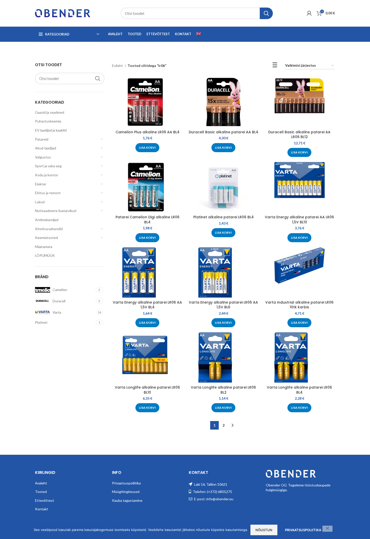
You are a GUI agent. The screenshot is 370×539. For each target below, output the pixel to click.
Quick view (179, 85)
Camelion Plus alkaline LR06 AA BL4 (147, 132)
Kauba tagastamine (127, 500)
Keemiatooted (46, 237)
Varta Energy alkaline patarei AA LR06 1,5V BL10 (299, 220)
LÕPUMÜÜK (45, 255)
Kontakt (41, 509)
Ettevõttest (44, 500)
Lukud (40, 202)
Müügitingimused (125, 491)
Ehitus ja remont (48, 193)
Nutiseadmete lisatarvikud (55, 211)
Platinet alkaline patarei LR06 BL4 (223, 217)
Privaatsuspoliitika (126, 483)
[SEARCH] (266, 13)
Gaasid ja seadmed (49, 112)
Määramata (43, 246)
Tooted (41, 491)
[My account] (309, 13)
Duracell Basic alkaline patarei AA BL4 (223, 132)
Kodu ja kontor (46, 175)
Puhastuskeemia (48, 121)
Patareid (41, 139)
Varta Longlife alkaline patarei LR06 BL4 (299, 390)
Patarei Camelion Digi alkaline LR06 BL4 (147, 220)
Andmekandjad (46, 220)
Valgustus (43, 157)
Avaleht (41, 483)
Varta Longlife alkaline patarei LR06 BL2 (223, 390)
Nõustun (263, 530)
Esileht (118, 65)
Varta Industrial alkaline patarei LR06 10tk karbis (299, 305)
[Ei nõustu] (327, 529)
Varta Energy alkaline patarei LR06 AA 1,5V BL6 (223, 305)
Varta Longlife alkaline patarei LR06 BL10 (147, 390)
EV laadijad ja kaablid (51, 130)
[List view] (275, 66)
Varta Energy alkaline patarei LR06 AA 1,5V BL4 (147, 305)
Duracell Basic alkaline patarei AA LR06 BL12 (299, 135)
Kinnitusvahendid (49, 229)
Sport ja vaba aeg (48, 166)
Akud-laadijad (45, 148)
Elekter (40, 184)
